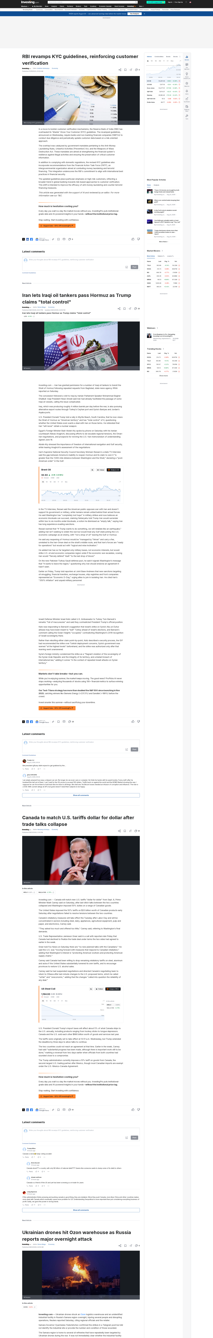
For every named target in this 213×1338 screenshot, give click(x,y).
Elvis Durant (35, 1131)
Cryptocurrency (91, 9)
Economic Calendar (105, 6)
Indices (149, 24)
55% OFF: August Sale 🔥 (156, 2)
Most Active (151, 224)
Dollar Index (151, 70)
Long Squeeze (32, 1160)
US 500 (149, 52)
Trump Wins (31, 1116)
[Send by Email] (64, 207)
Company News (113, 9)
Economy (82, 9)
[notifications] (186, 2)
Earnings (123, 9)
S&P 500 (150, 59)
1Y (58, 450)
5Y (62, 450)
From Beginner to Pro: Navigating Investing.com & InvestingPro (164, 303)
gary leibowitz (32, 743)
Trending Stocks (154, 317)
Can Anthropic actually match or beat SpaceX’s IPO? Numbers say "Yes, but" (167, 189)
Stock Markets (59, 9)
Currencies (39, 9)
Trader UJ (30, 728)
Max (66, 450)
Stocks (175, 24)
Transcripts (165, 9)
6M (55, 450)
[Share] (120, 37)
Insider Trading (102, 9)
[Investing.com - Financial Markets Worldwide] (30, 2)
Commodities (49, 9)
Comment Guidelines (29, 241)
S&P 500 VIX (151, 66)
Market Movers (153, 219)
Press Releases (175, 9)
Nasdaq (149, 63)
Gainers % (161, 224)
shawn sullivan (36, 1145)
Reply (27, 737)
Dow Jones (150, 56)
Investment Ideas (132, 9)
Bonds (168, 24)
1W (47, 450)
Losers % (170, 224)
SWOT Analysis (144, 9)
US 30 (149, 49)
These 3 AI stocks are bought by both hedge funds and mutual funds (166, 159)
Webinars (151, 296)
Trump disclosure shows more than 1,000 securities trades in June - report (166, 200)
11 (40, 758)
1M (50, 450)
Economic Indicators (71, 9)
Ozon (83, 1282)
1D (43, 450)
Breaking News (28, 9)
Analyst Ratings (155, 9)
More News (163, 209)
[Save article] (125, 37)
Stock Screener (119, 6)
